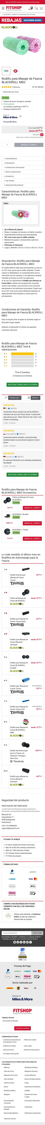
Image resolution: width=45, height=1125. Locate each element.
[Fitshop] (14, 8)
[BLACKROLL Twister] (7, 532)
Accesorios (9, 176)
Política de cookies (30, 1040)
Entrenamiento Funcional (9, 1102)
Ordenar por (14, 398)
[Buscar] (36, 8)
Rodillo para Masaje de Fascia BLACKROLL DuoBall (19, 665)
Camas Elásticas (30, 1075)
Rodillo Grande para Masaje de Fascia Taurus (17, 577)
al (10, 1021)
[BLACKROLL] (10, 27)
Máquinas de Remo (31, 1071)
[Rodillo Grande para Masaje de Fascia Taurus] (26, 569)
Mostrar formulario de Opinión (22, 385)
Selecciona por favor (11, 92)
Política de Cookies (9, 1046)
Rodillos (27, 1091)
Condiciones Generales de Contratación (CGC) (11, 1041)
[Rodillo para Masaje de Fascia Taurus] (26, 680)
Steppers (7, 1094)
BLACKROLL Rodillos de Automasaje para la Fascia (19, 14)
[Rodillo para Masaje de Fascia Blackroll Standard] (26, 634)
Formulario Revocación (11, 1054)
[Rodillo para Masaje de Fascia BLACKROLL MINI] (26, 721)
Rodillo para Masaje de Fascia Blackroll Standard (19, 642)
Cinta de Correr (9, 1071)
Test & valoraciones (13, 172)
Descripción (10, 163)
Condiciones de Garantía (14, 167)
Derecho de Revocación (32, 1050)
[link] (12, 872)
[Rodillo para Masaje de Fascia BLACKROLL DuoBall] (26, 657)
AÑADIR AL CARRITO (29, 145)
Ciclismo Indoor (9, 1083)
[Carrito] (42, 8)
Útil (6, 423)
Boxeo (6, 1087)
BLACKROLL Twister (20, 530)
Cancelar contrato (22, 1028)
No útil (13, 423)
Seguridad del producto (14, 185)
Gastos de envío (8, 1050)
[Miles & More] (22, 998)
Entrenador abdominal (32, 1101)
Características (11, 159)
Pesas (27, 1083)
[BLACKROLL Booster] (7, 516)
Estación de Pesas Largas (31, 1096)
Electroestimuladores (11, 1113)
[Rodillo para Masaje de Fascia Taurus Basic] (26, 613)
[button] (6, 71)
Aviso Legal (28, 1046)
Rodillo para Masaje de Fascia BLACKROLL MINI (19, 730)
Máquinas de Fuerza (11, 1075)
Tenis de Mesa (8, 1079)
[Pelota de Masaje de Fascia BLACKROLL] (7, 500)
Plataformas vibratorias (33, 1113)
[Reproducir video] (21, 214)
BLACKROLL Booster (20, 514)
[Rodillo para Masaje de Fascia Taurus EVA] (26, 701)
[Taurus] (17, 583)
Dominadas (28, 1107)
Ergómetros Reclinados (32, 1087)
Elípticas (7, 1067)
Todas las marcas (10, 1119)
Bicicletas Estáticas (31, 1067)
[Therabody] (17, 761)
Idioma (35, 398)
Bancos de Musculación (33, 1079)
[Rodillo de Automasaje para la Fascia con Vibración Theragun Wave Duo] (26, 745)
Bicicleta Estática (9, 1091)
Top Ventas (9, 181)
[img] (20, 116)
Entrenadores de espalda (9, 1108)
